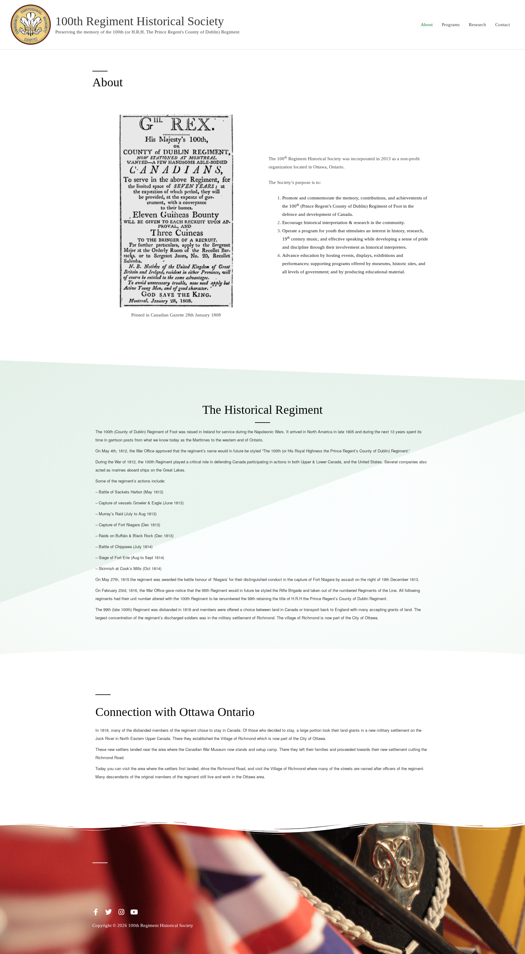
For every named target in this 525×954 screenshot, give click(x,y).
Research (477, 24)
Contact (502, 24)
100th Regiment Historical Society (139, 21)
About (427, 24)
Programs (451, 24)
